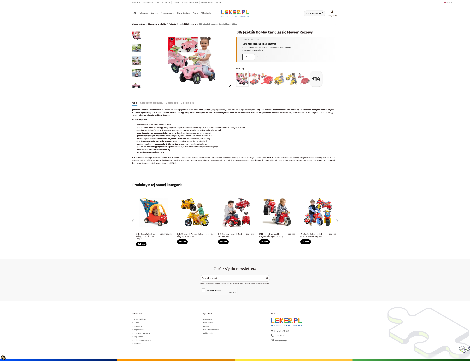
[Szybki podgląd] (171, 202)
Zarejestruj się (263, 57)
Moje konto (208, 323)
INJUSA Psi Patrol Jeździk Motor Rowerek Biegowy (311, 235)
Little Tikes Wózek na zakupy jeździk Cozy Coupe (145, 236)
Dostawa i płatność (207, 2)
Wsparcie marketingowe (190, 2)
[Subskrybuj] (267, 278)
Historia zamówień (211, 330)
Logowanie (207, 319)
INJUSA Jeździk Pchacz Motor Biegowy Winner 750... (190, 235)
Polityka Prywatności (142, 340)
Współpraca (166, 2)
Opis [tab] (134, 102)
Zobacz (141, 244)
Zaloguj (248, 57)
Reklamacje (208, 333)
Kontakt (219, 2)
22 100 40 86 (136, 2)
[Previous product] (336, 24)
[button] (144, 13)
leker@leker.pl (148, 2)
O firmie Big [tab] (187, 102)
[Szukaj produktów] (322, 13)
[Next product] (337, 24)
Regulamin (138, 337)
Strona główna (140, 319)
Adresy (206, 326)
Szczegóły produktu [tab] (151, 102)
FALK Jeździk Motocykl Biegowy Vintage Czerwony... (271, 235)
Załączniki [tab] (172, 102)
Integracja (176, 2)
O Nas (157, 2)
